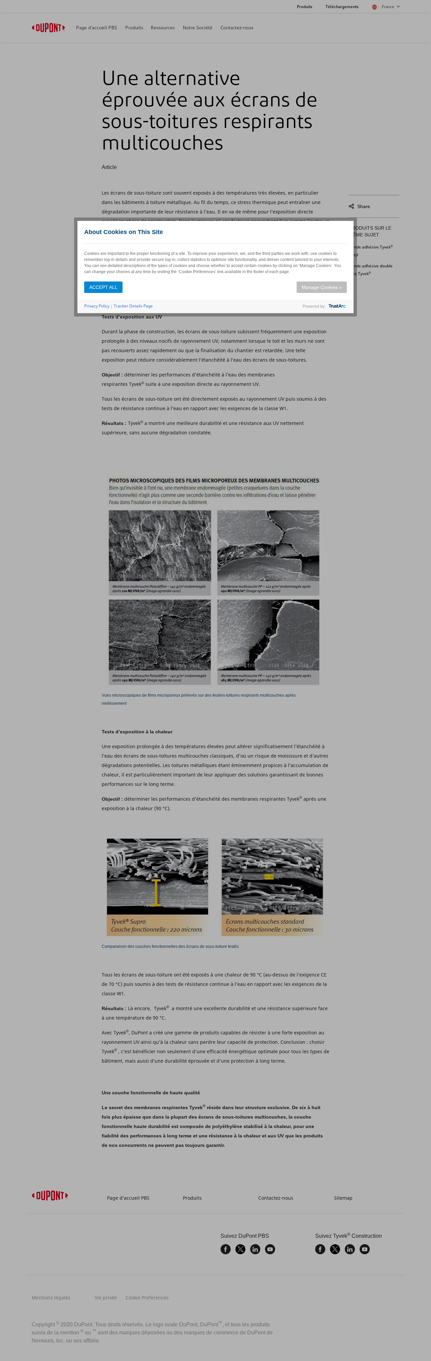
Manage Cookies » (322, 287)
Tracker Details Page (133, 306)
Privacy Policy (96, 306)
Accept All (103, 287)
